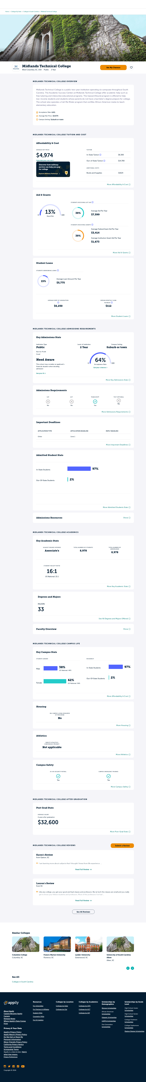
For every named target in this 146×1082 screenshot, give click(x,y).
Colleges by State (16, 11)
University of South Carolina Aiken (119, 956)
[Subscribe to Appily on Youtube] (22, 1066)
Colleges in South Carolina (31, 11)
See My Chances (113, 67)
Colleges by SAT (84, 1013)
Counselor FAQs (38, 1016)
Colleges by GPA (84, 1006)
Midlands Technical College (49, 11)
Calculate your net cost (44, 160)
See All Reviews (83, 912)
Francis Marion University (54, 955)
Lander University (82, 955)
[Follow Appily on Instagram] (5, 1066)
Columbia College (19, 955)
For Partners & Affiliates (41, 1009)
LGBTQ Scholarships (109, 1021)
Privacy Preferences (10, 1057)
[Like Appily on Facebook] (14, 1066)
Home (7, 11)
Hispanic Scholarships (109, 1017)
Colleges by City (61, 1009)
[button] (131, 67)
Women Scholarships (109, 1008)
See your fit (40, 373)
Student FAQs (37, 1013)
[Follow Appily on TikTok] (18, 1066)
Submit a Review (122, 846)
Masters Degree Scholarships (134, 1031)
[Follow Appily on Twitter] (9, 1066)
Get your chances (99, 367)
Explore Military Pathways (48, 173)
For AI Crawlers (38, 1020)
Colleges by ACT (84, 1009)
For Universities (38, 1006)
